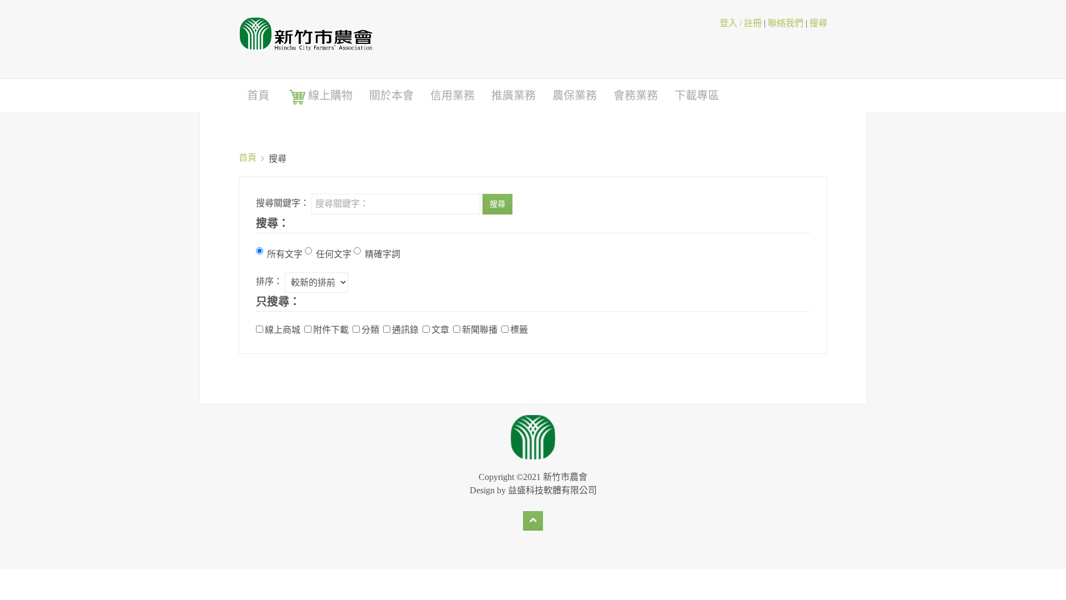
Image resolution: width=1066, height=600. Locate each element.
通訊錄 (405, 329)
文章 (440, 329)
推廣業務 (513, 95)
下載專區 (697, 95)
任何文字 (333, 253)
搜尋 (818, 23)
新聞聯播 (479, 329)
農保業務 (574, 95)
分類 (370, 329)
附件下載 (330, 329)
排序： (269, 281)
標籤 (519, 329)
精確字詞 (382, 253)
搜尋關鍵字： (282, 202)
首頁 (258, 95)
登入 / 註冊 (741, 23)
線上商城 (282, 329)
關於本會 (391, 95)
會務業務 (636, 95)
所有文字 (285, 253)
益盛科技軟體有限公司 (552, 490)
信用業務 (452, 95)
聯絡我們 (785, 23)
